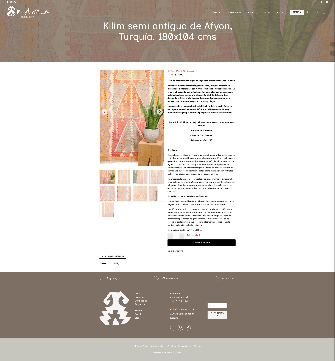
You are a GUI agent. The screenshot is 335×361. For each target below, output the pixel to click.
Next (160, 112)
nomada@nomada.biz (181, 297)
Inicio (137, 293)
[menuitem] (322, 2)
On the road (141, 300)
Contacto (175, 293)
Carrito (138, 314)
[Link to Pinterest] (15, 2)
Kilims (172, 71)
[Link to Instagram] (11, 2)
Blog (137, 317)
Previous (104, 112)
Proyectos (140, 304)
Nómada (139, 297)
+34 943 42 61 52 (179, 300)
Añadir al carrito (201, 242)
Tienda (138, 310)
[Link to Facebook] (7, 2)
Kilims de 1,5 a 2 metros (184, 71)
